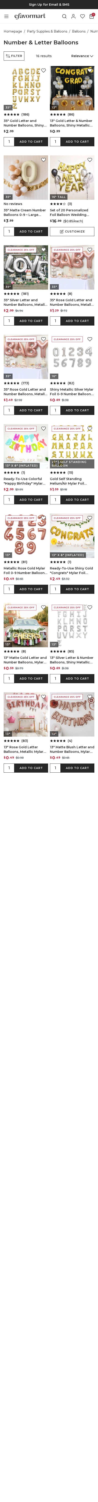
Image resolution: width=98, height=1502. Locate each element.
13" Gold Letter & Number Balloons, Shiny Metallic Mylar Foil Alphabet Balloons (71, 123)
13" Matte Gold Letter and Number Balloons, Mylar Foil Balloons (25, 660)
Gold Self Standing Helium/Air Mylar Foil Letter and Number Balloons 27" (67, 481)
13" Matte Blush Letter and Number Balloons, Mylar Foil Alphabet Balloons (72, 749)
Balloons (78, 31)
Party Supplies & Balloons (47, 31)
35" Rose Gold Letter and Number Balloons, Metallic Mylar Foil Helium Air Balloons (72, 302)
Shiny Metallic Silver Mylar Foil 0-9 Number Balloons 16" (71, 391)
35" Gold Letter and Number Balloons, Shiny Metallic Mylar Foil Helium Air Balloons (25, 123)
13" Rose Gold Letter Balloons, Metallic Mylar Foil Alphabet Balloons (23, 749)
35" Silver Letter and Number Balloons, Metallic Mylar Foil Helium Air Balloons (26, 302)
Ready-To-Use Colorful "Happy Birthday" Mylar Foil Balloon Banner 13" (23, 481)
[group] (49, 4)
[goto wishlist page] (82, 16)
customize (75, 231)
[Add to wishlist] (43, 70)
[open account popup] (73, 16)
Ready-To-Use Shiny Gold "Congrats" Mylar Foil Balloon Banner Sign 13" (71, 570)
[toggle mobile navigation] (6, 16)
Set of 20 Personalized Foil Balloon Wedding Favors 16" (69, 212)
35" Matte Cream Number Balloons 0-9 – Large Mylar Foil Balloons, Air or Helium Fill (25, 212)
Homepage (13, 31)
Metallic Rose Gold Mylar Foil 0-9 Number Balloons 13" (25, 570)
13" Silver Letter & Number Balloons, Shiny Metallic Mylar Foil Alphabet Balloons (71, 660)
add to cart (31, 141)
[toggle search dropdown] (64, 16)
